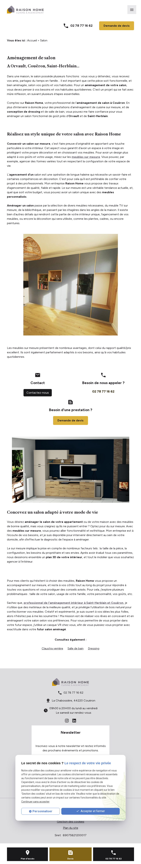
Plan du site (70, 828)
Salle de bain (76, 648)
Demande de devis (117, 25)
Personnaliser (42, 811)
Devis (70, 858)
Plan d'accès (27, 858)
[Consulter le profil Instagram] (67, 720)
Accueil (32, 40)
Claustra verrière (52, 648)
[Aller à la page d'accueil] (25, 10)
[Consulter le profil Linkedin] (74, 720)
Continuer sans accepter (35, 801)
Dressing (93, 648)
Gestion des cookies (70, 821)
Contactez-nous (37, 392)
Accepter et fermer (92, 811)
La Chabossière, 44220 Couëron (73, 700)
